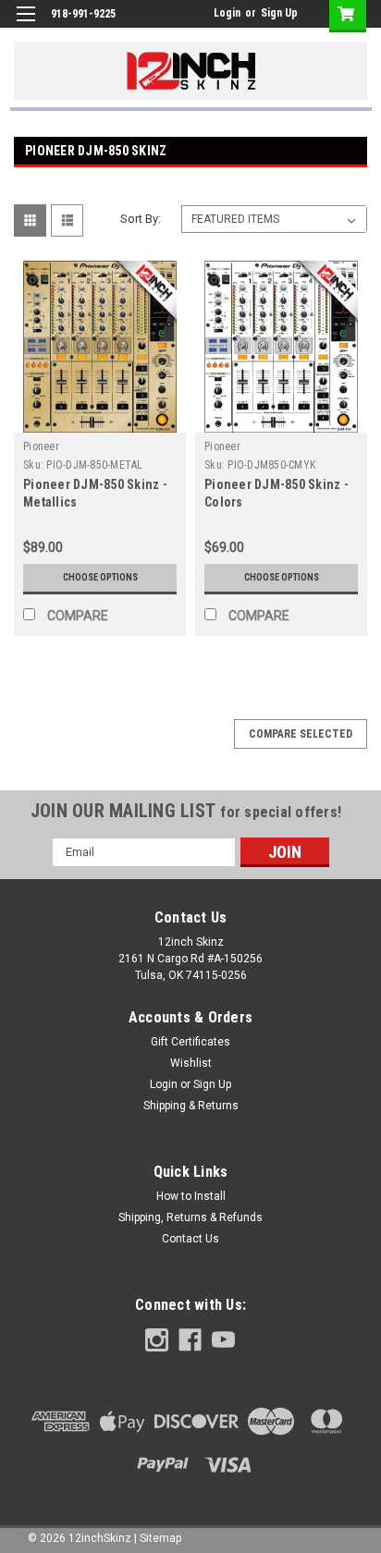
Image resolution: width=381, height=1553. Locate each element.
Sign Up (279, 12)
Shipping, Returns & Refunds (190, 1217)
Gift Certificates (190, 1041)
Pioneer (41, 446)
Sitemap (160, 1538)
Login (227, 12)
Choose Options (100, 577)
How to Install (191, 1196)
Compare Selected (300, 734)
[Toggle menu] (25, 25)
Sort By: (140, 219)
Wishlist (191, 1063)
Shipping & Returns (191, 1105)
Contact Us (190, 1238)
